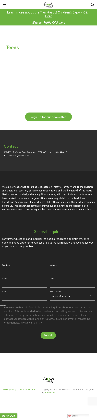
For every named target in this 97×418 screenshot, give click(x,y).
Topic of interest (55, 291)
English (75, 416)
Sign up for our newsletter (48, 117)
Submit (48, 335)
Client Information (27, 389)
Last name (53, 265)
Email (52, 278)
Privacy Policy (9, 389)
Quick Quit (8, 415)
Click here (58, 22)
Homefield (50, 392)
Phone (4, 278)
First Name (6, 265)
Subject (4, 291)
